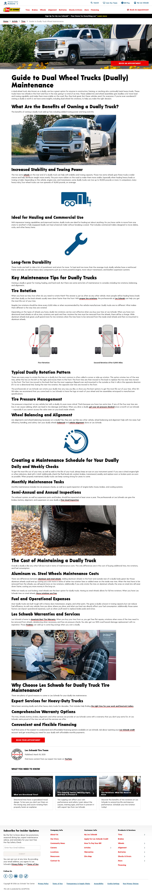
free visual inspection (70, 500)
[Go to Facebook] (6, 876)
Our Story (54, 839)
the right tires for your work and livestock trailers (112, 706)
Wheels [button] (121, 843)
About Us (54, 834)
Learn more (102, 16)
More (86, 10)
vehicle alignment (76, 422)
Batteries (63, 10)
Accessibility (98, 884)
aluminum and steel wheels (49, 579)
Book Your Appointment (28, 740)
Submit (22, 854)
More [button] (120, 861)
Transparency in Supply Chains (78, 884)
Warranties (88, 852)
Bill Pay (127, 3)
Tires (28, 10)
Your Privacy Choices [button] (131, 884)
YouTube (68, 759)
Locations (54, 852)
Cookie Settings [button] (113, 884)
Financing (95, 10)
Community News (57, 843)
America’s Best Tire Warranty (43, 619)
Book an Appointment (139, 10)
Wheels (43, 10)
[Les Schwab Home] (11, 10)
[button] (10, 3)
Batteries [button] (122, 852)
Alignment (52, 10)
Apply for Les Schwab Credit (96, 839)
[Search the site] (95, 2)
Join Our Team (111, 3)
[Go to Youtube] (16, 876)
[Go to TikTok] (26, 876)
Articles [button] (87, 847)
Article (14, 21)
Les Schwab (120, 298)
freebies (29, 625)
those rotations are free (46, 593)
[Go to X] (11, 876)
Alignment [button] (122, 847)
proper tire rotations (88, 298)
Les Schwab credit (127, 730)
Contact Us (55, 861)
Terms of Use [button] (32, 864)
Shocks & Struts (75, 10)
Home (5, 21)
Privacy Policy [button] (17, 864)
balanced (61, 422)
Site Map (88, 856)
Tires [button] (120, 834)
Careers (53, 847)
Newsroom (54, 856)
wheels (26, 175)
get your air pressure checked (101, 407)
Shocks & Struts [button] (124, 856)
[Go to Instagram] (21, 876)
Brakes (35, 10)
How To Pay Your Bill (92, 843)
